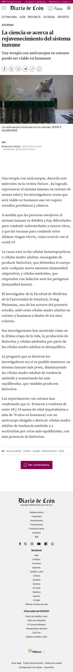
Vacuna (36, 451)
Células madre (13, 451)
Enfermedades (49, 451)
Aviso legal (16, 663)
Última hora (9, 17)
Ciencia (27, 451)
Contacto (36, 533)
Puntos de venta (36, 529)
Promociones (36, 524)
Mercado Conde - (15, 1)
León (22, 17)
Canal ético (49, 667)
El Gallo (36, 600)
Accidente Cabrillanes (36, 1)
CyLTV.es (37, 633)
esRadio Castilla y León (36, 637)
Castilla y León (36, 572)
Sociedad (49, 17)
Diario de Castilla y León (36, 616)
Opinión (36, 596)
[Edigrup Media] (36, 651)
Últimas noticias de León (36, 604)
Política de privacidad (33, 663)
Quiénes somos (37, 512)
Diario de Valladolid (36, 620)
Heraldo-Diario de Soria (36, 628)
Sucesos (36, 584)
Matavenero (54, 1)
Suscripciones (36, 520)
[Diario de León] (36, 8)
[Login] (68, 8)
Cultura (36, 576)
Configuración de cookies (30, 667)
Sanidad (36, 580)
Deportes (63, 17)
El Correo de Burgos (36, 624)
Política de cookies (53, 663)
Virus (61, 451)
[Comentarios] (39, 69)
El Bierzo (36, 559)
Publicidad (36, 516)
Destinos (37, 592)
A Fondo (36, 588)
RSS (36, 537)
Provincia (34, 17)
